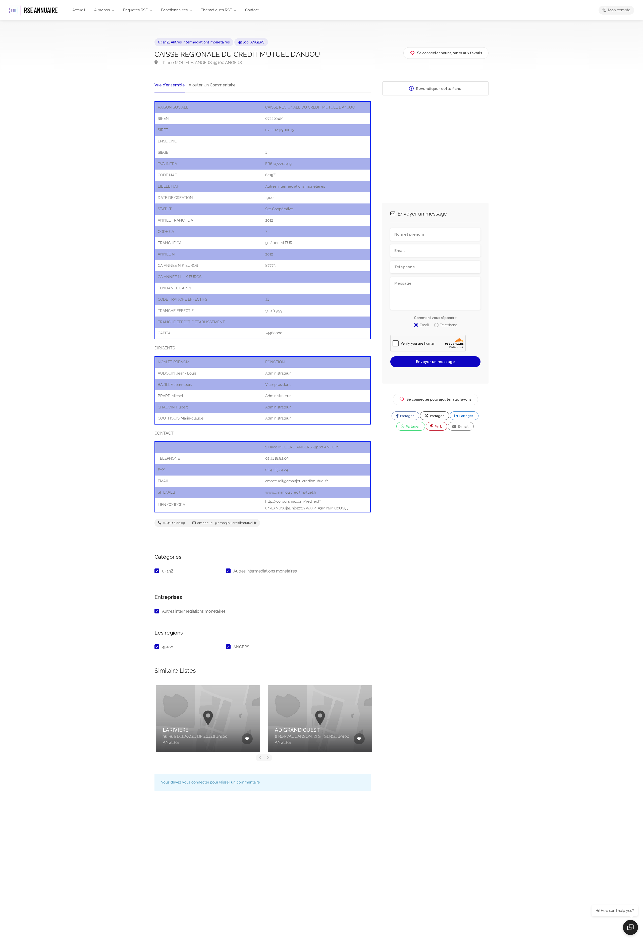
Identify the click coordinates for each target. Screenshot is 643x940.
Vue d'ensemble (169, 85)
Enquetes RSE (135, 10)
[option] (208, 718)
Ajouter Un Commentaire (212, 85)
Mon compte (618, 10)
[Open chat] (630, 927)
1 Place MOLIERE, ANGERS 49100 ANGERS (200, 62)
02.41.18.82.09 (173, 523)
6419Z (163, 42)
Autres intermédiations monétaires (200, 42)
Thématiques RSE (216, 10)
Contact (252, 10)
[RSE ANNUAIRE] (34, 10)
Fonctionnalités (174, 10)
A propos (102, 10)
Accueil (78, 10)
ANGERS (257, 42)
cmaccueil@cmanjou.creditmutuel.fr (226, 523)
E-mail (462, 426)
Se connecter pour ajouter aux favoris (438, 399)
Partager (406, 416)
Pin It (438, 426)
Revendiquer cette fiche (438, 88)
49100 (243, 42)
